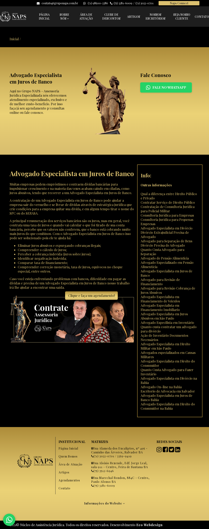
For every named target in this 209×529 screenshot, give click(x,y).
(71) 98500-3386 (98, 3)
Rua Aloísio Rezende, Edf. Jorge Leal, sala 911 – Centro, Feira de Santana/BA (119, 465)
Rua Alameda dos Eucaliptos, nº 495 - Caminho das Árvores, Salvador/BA (119, 450)
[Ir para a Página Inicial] (13, 20)
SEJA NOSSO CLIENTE (181, 16)
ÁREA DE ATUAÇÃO (86, 16)
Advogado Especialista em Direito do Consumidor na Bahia (168, 406)
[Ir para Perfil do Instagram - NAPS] (160, 451)
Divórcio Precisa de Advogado (163, 245)
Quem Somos (68, 456)
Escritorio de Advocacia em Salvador (168, 391)
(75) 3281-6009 (123, 3)
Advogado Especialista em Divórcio (166, 228)
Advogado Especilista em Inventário (167, 322)
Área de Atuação (70, 464)
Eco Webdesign (149, 525)
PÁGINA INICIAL (44, 16)
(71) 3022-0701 (144, 3)
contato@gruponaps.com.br (60, 3)
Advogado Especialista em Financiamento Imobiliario (160, 307)
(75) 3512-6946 (103, 471)
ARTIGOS (133, 17)
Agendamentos (69, 480)
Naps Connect (179, 3)
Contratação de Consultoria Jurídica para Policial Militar (168, 209)
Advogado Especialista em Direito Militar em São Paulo (165, 346)
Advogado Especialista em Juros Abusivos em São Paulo (164, 316)
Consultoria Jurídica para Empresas (167, 215)
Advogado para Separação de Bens (166, 241)
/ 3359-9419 (123, 456)
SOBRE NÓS (64, 16)
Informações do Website (103, 503)
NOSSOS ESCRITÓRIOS (155, 16)
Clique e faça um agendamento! (91, 295)
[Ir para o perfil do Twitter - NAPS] (172, 451)
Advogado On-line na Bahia (161, 387)
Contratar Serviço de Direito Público (168, 202)
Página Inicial (68, 448)
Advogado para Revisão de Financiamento (160, 281)
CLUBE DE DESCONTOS (111, 16)
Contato (64, 488)
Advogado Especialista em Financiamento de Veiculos (160, 299)
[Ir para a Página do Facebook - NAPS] (166, 451)
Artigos (64, 472)
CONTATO (202, 17)
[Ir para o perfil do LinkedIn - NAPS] (178, 451)
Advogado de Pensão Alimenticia (165, 258)
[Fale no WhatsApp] (9, 520)
